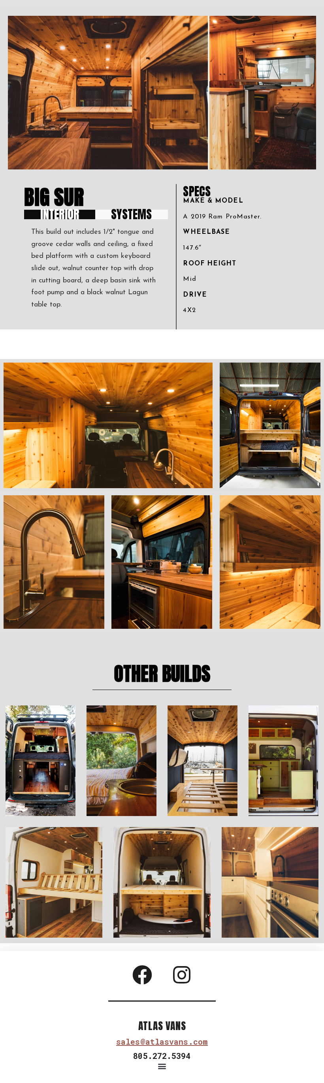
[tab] (59, 214)
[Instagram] (182, 975)
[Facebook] (142, 975)
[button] (162, 1066)
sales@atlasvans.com (162, 1041)
